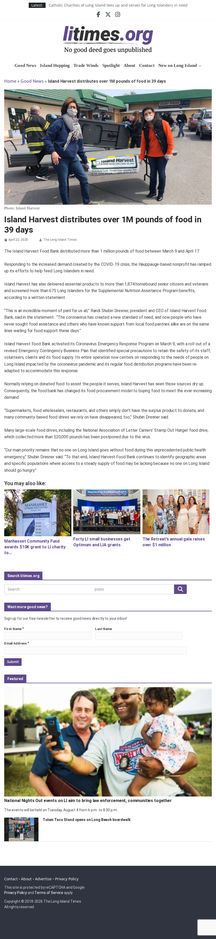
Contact (147, 65)
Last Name (103, 629)
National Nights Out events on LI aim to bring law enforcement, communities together (88, 800)
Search (180, 589)
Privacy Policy (66, 878)
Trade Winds (86, 65)
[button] (199, 66)
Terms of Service (49, 893)
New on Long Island (177, 65)
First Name (13, 629)
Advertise (43, 878)
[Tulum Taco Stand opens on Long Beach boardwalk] (21, 829)
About (129, 65)
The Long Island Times (60, 240)
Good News (25, 65)
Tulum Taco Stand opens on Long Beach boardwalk (87, 820)
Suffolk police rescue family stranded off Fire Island (94, 5)
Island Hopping (55, 65)
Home (10, 81)
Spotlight (111, 65)
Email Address (15, 643)
